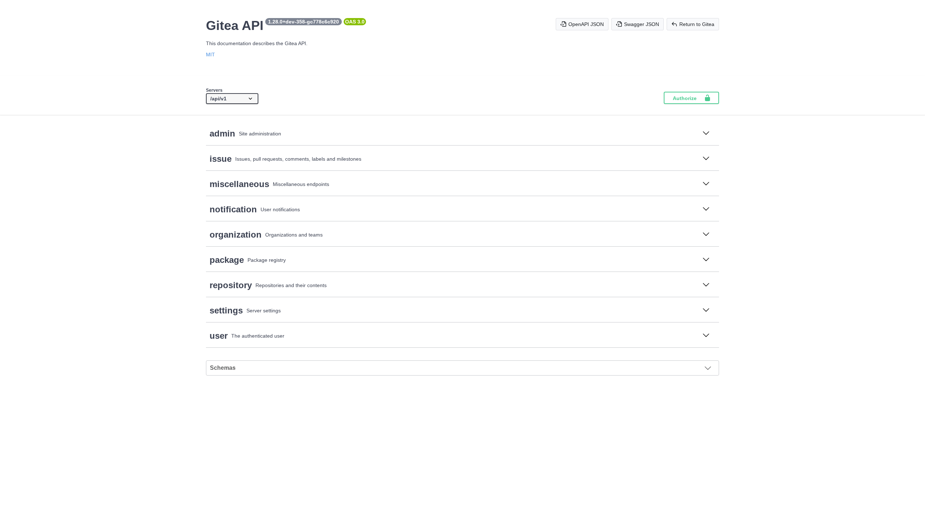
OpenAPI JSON (586, 24)
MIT (210, 54)
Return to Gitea (696, 24)
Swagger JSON (641, 24)
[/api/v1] (232, 98)
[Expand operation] (706, 133)
